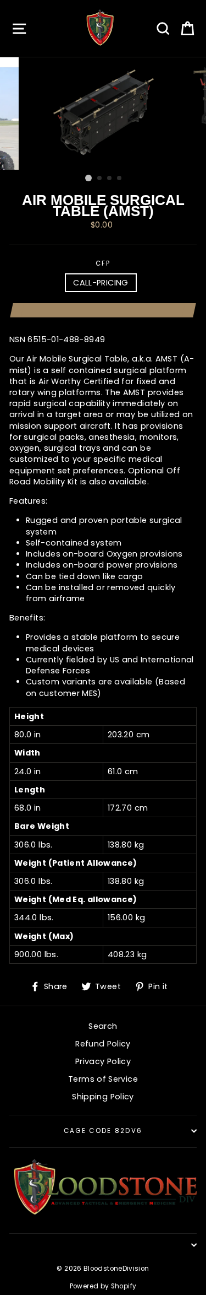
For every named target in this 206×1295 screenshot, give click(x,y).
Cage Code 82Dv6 (103, 1130)
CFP (103, 263)
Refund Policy (103, 1043)
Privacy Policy (103, 1061)
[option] (103, 113)
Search (102, 1026)
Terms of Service (103, 1078)
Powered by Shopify (103, 1286)
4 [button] (120, 178)
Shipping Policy (102, 1096)
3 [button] (110, 178)
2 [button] (100, 178)
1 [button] (88, 178)
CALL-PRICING (100, 282)
